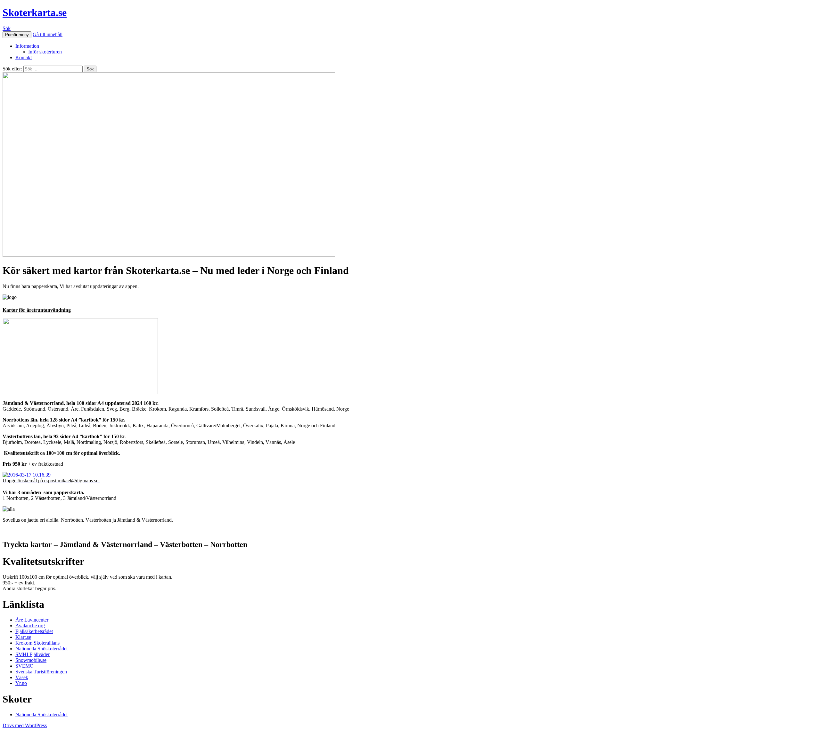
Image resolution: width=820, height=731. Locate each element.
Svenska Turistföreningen (41, 671)
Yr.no (21, 683)
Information (27, 46)
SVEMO (24, 666)
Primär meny (17, 34)
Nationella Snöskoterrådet (41, 648)
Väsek (21, 677)
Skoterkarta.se (35, 12)
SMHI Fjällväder (32, 654)
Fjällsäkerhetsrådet (34, 631)
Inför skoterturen (45, 51)
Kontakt (23, 57)
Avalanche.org (30, 625)
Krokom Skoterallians (37, 643)
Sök (7, 28)
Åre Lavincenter (31, 620)
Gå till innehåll (47, 34)
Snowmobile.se (30, 660)
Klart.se (23, 637)
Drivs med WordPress (25, 725)
